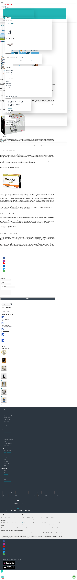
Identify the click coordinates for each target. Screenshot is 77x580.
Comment (3, 288)
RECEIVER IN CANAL (9, 26)
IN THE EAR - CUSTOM (10, 38)
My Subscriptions (5, 302)
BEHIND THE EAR (9, 20)
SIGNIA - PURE (8, 90)
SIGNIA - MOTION (9, 67)
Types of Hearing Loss (5, 319)
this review (8, 248)
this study (2, 248)
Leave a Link (3, 286)
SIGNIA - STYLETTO (9, 78)
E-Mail (2, 282)
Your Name (3, 278)
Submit (27, 298)
